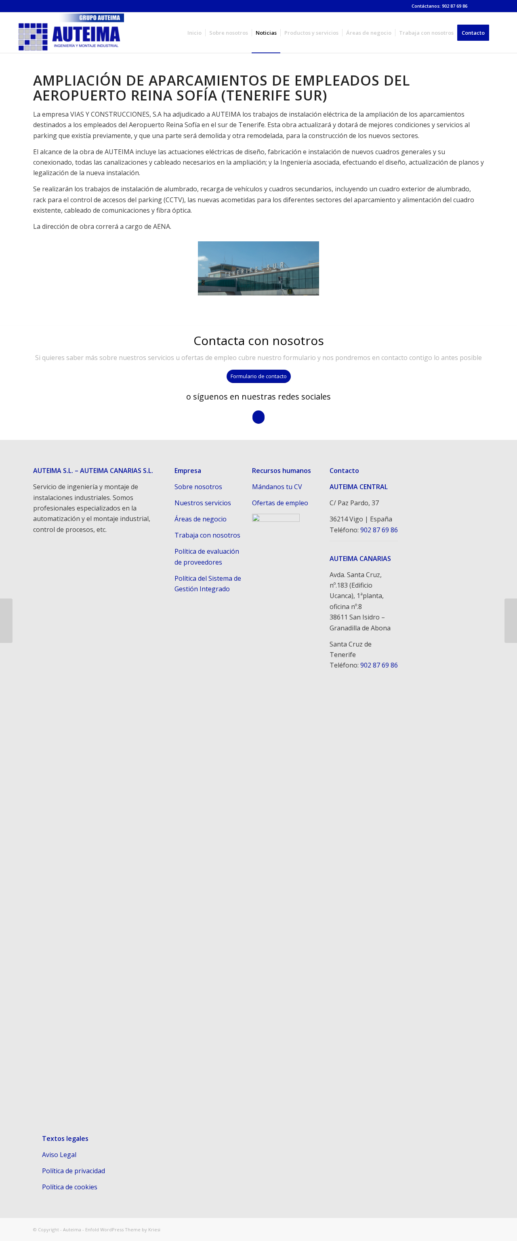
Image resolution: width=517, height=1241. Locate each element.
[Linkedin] (478, 6)
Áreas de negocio (200, 519)
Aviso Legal (59, 1154)
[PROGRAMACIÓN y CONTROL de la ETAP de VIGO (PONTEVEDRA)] (510, 621)
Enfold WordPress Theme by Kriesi (122, 1229)
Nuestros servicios (202, 502)
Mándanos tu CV (277, 486)
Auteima (72, 1229)
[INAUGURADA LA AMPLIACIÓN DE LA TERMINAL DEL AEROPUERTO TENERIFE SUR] (6, 621)
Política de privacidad (73, 1170)
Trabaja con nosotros (207, 535)
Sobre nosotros (198, 486)
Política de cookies (69, 1186)
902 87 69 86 (379, 529)
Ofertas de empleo (280, 502)
